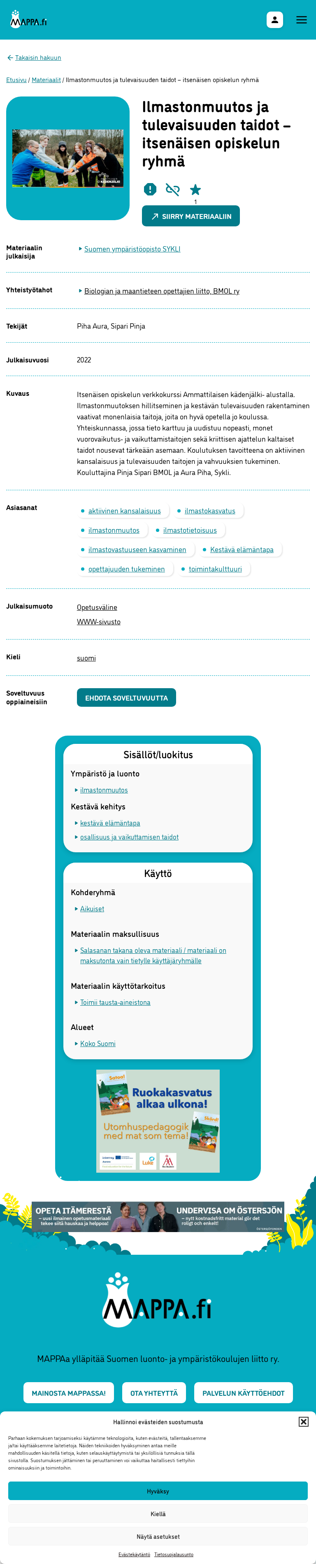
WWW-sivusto (99, 621)
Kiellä (158, 1513)
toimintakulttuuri (215, 568)
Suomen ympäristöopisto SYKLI (132, 248)
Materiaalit (46, 79)
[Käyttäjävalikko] (275, 20)
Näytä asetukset (158, 1536)
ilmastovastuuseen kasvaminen (137, 549)
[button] (304, 1422)
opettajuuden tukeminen (126, 568)
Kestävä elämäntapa (242, 549)
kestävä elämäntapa (110, 822)
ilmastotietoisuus (190, 529)
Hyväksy (158, 1490)
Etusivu (16, 79)
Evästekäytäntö (134, 1553)
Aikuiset (92, 908)
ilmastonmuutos (113, 529)
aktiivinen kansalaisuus (124, 510)
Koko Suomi (98, 1043)
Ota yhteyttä (154, 1392)
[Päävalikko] (301, 20)
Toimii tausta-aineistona (115, 1002)
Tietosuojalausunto (173, 1553)
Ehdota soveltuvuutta (126, 697)
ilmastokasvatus (210, 510)
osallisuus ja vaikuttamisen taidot (129, 836)
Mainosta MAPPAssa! (69, 1392)
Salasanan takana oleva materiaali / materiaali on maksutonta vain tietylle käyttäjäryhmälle (153, 955)
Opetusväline (97, 606)
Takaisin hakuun (38, 56)
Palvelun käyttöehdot (243, 1392)
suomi (86, 657)
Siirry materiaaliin (191, 216)
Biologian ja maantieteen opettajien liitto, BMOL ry (161, 290)
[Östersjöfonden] (158, 1218)
